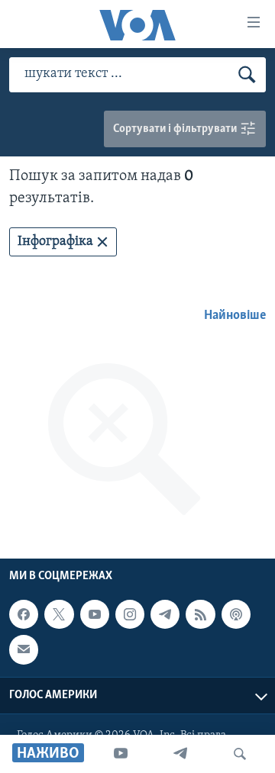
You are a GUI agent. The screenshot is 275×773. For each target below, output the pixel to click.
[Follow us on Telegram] (165, 614)
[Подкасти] (236, 614)
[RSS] (200, 614)
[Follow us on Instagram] (129, 614)
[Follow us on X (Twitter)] (58, 614)
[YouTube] (120, 754)
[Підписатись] (23, 649)
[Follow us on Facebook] (23, 614)
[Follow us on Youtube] (94, 614)
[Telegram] (180, 754)
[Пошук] (240, 754)
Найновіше (235, 316)
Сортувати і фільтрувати (176, 129)
